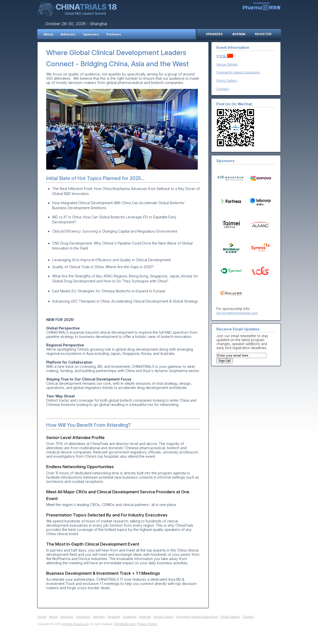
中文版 (221, 56)
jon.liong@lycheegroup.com (237, 313)
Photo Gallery (226, 80)
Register (114, 617)
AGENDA (238, 34)
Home (41, 617)
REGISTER (263, 34)
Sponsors (91, 34)
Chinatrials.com (125, 624)
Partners (113, 34)
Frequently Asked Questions (238, 72)
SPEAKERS (214, 34)
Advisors (68, 34)
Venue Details (227, 64)
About (48, 34)
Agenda (145, 617)
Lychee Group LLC (75, 624)
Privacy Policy (147, 624)
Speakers (130, 617)
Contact (222, 89)
